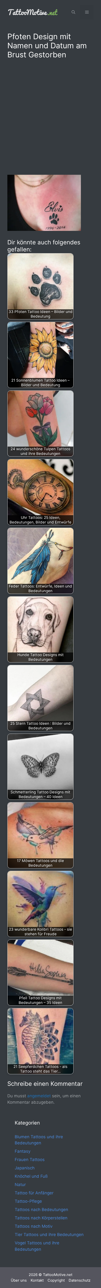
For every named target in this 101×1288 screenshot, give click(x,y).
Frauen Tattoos (30, 1159)
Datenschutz (79, 1280)
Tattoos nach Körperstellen (41, 1217)
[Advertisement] (50, 115)
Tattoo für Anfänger (34, 1192)
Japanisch (25, 1167)
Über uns (19, 1280)
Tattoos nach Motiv (33, 1226)
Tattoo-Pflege (28, 1201)
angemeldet (39, 1095)
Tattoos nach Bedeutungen (41, 1209)
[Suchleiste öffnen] (73, 12)
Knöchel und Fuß (31, 1176)
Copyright (56, 1280)
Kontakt (37, 1280)
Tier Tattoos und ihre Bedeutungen (49, 1234)
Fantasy (22, 1151)
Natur (20, 1184)
